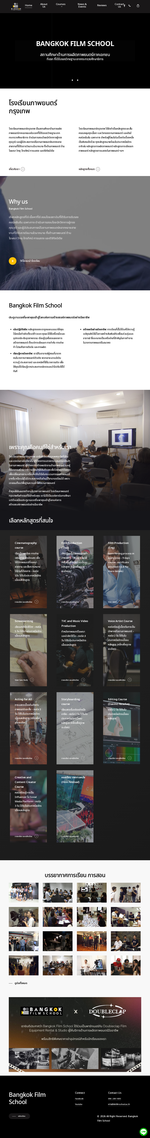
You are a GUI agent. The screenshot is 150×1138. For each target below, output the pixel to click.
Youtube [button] (78, 1104)
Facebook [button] (79, 1098)
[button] (18, 983)
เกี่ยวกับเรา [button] (14, 169)
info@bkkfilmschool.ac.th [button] (119, 1104)
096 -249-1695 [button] (114, 1098)
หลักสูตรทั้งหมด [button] (87, 169)
